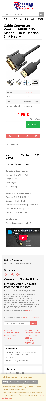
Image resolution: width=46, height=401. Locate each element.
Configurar (7, 381)
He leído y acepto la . (23, 317)
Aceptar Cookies (31, 381)
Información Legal (32, 330)
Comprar (33, 124)
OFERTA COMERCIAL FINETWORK (30, 340)
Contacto (31, 19)
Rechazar (18, 381)
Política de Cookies (32, 333)
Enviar (33, 323)
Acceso (18, 19)
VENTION (28, 92)
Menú (8, 19)
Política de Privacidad (31, 317)
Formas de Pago (31, 335)
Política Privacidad (11, 333)
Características (12, 144)
